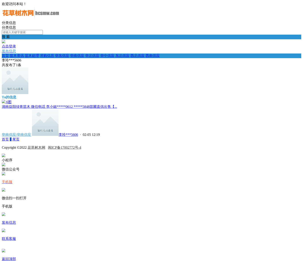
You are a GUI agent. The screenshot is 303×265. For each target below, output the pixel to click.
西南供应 (153, 55)
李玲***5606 (68, 134)
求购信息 (47, 55)
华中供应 (107, 55)
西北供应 (137, 55)
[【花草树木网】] (30, 18)
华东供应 (62, 55)
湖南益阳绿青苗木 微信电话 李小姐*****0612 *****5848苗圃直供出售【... (59, 107)
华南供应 (77, 55)
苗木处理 (32, 55)
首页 (5, 55)
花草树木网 (36, 147)
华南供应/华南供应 (16, 134)
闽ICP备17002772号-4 (64, 147)
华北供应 (92, 55)
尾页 (16, 139)
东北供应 (122, 55)
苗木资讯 (17, 55)
